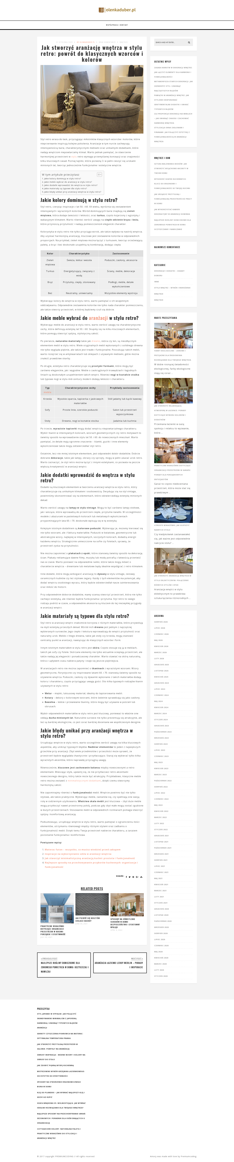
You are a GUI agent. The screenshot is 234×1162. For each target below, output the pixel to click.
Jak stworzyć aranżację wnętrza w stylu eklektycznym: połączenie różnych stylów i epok (172, 580)
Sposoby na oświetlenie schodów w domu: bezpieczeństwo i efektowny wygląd (125, 923)
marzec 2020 (160, 964)
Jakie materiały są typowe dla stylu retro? (65, 188)
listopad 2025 (161, 671)
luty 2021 (159, 897)
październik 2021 (163, 848)
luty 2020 (159, 970)
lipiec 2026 (159, 628)
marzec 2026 (160, 652)
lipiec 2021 (159, 866)
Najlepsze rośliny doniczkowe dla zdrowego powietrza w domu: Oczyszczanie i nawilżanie (172, 224)
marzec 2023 (160, 774)
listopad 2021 (161, 842)
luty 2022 (159, 823)
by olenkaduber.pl (86, 42)
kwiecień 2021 (161, 884)
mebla (47, 392)
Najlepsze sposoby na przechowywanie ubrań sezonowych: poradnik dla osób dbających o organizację (61, 1118)
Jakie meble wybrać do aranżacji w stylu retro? (68, 182)
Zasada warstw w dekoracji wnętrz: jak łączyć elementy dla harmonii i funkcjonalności (173, 72)
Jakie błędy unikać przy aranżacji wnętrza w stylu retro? (72, 192)
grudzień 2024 (161, 683)
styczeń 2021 (161, 903)
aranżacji (98, 317)
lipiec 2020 (159, 939)
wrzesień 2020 (161, 927)
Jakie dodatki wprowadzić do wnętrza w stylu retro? (71, 185)
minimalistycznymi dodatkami (84, 780)
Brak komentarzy (107, 42)
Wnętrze (124, 42)
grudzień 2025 (161, 665)
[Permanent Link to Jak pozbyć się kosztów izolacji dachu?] (92, 914)
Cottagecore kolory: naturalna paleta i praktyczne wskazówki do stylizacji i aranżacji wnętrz (59, 1133)
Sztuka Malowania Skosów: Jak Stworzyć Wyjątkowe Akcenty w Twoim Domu (171, 168)
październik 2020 (163, 921)
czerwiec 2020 (161, 945)
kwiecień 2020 (161, 958)
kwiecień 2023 (161, 768)
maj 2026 (158, 640)
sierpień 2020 (161, 933)
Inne (156, 282)
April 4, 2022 (116, 930)
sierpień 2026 (161, 622)
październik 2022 (163, 781)
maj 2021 (158, 878)
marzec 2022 (160, 817)
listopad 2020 (161, 915)
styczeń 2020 (161, 976)
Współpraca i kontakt (117, 25)
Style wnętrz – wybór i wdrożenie (172, 288)
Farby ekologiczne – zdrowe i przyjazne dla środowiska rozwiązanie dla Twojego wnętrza (172, 355)
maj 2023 (158, 762)
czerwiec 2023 (161, 756)
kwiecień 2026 (161, 646)
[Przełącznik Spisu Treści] (98, 174)
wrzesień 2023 (161, 738)
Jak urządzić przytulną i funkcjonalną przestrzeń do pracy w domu (173, 199)
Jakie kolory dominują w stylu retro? (62, 178)
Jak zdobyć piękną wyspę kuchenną (55, 1065)
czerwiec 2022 (161, 799)
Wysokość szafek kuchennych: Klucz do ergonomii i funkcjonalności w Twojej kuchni (172, 183)
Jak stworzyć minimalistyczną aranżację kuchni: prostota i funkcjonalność (90, 858)
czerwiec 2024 (161, 695)
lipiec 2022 (159, 793)
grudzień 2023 (161, 726)
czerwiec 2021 (161, 872)
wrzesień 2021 (161, 854)
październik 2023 (163, 732)
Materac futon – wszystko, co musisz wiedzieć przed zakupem (83, 849)
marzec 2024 (160, 713)
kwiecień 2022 (161, 811)
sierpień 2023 (161, 744)
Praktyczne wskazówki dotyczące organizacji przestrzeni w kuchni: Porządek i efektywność (52, 930)
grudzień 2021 (161, 836)
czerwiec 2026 (161, 634)
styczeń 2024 (161, 719)
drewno (96, 341)
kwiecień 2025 (161, 677)
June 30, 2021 (81, 924)
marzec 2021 (160, 890)
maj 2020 (158, 952)
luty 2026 (159, 658)
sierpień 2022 (161, 787)
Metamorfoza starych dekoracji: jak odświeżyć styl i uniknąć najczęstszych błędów (173, 86)
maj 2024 (158, 701)
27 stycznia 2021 (64, 42)
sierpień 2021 (161, 860)
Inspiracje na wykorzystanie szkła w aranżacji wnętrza (78, 853)
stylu (74, 156)
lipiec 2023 (159, 750)
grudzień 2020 (161, 909)
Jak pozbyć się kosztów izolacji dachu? (87, 919)
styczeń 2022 (161, 829)
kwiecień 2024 (161, 707)
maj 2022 (158, 805)
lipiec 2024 (159, 689)
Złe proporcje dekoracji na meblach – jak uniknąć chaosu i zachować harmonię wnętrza (173, 118)
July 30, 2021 (46, 937)
